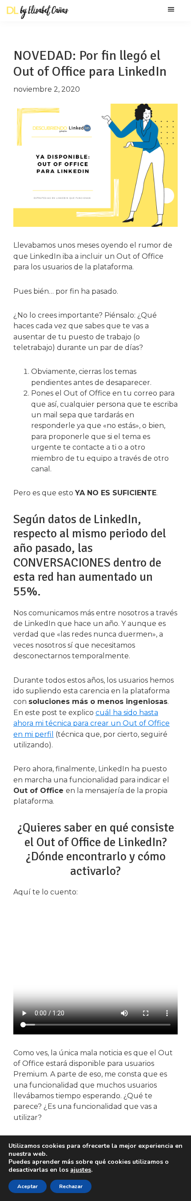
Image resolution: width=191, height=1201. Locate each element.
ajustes (80, 1170)
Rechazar (71, 1186)
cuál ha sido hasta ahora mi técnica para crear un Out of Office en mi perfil (91, 723)
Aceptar (27, 1186)
